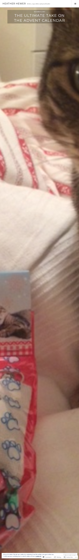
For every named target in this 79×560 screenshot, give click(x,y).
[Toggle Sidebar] (75, 3)
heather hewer (14, 3)
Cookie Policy (39, 556)
